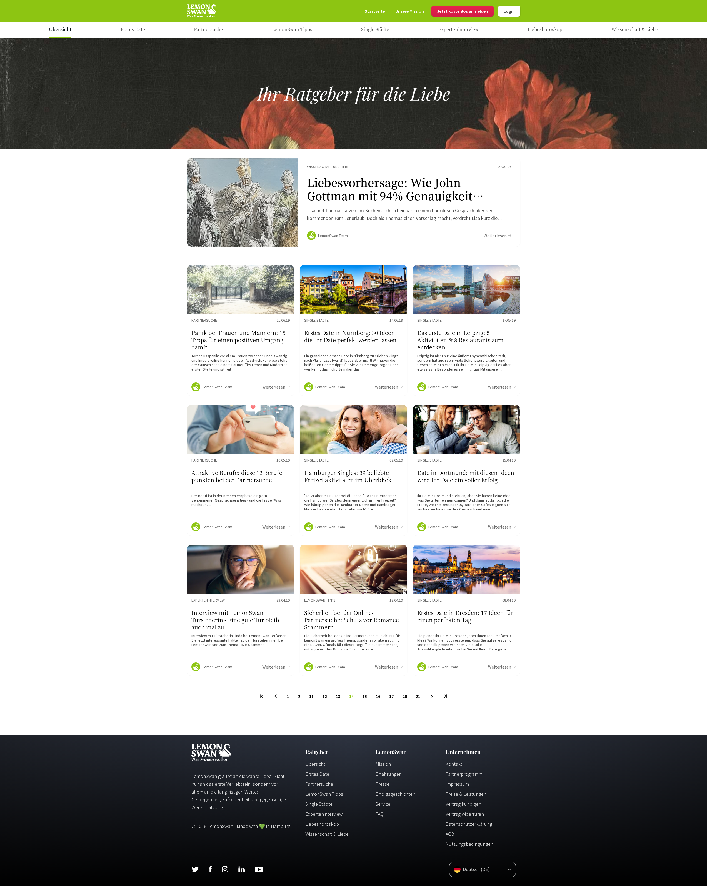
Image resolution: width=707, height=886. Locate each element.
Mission (383, 764)
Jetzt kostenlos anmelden (462, 11)
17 (391, 696)
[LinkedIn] (241, 869)
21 (418, 696)
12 (325, 696)
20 (405, 696)
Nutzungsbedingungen (469, 844)
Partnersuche (319, 784)
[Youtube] (259, 869)
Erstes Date (317, 774)
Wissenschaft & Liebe (327, 834)
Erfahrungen (389, 774)
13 (338, 696)
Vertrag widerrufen (465, 814)
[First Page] (262, 696)
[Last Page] (445, 696)
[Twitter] (195, 869)
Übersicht (315, 764)
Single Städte (319, 804)
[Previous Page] (275, 696)
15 (365, 696)
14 (351, 696)
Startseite (375, 11)
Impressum (457, 784)
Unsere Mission (409, 11)
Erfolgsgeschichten (395, 794)
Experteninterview (324, 814)
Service (383, 804)
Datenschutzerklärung (469, 824)
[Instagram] (225, 869)
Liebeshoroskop (322, 824)
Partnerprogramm (464, 774)
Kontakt (454, 764)
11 (311, 696)
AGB (450, 834)
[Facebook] (210, 869)
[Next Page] (431, 696)
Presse (382, 784)
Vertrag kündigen (463, 804)
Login (509, 11)
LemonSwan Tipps (324, 794)
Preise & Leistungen (466, 794)
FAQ (380, 814)
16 (378, 696)
